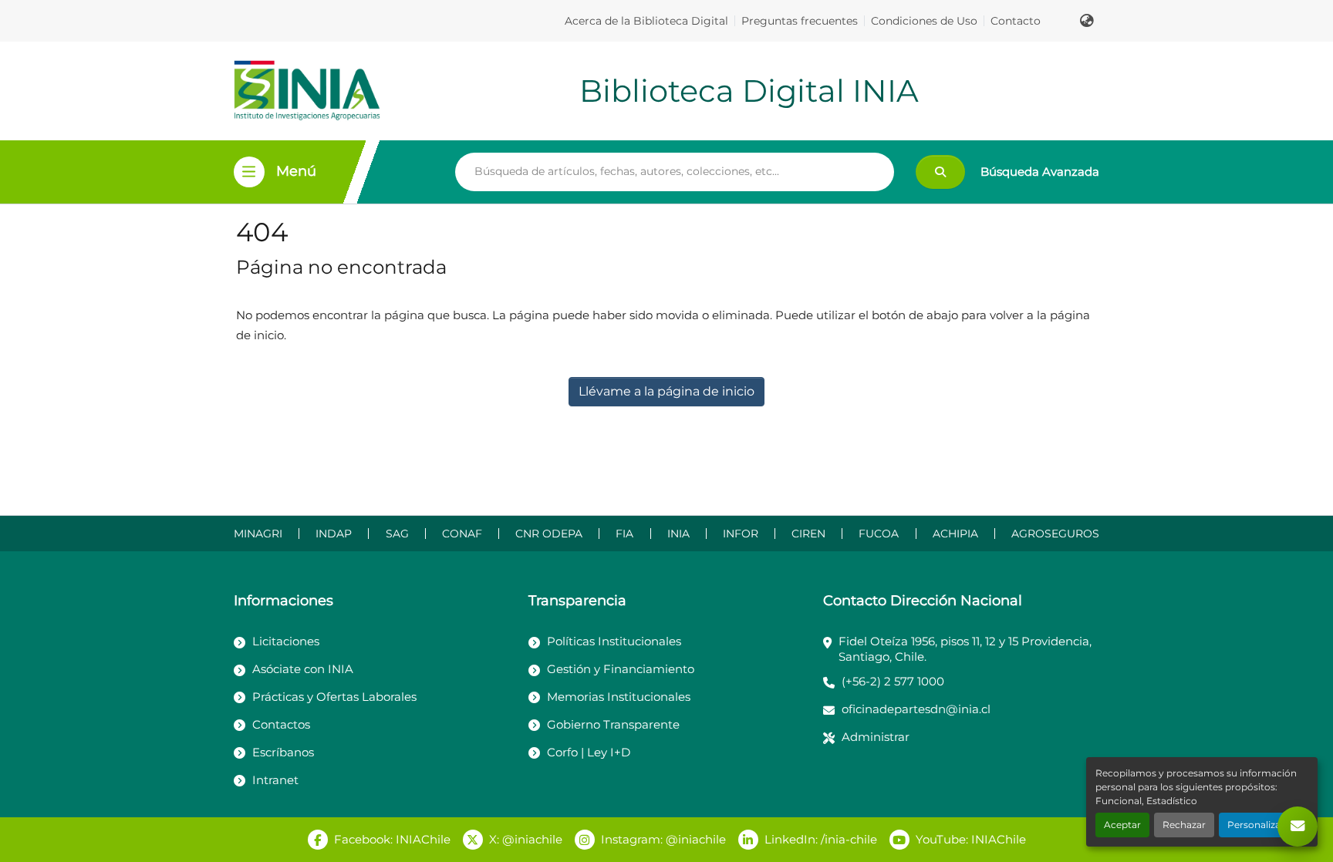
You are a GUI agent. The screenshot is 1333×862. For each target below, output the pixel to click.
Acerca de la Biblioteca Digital (646, 20)
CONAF (462, 533)
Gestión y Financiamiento (620, 669)
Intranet (275, 780)
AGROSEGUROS (1055, 533)
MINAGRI (258, 533)
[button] (1087, 21)
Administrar (875, 736)
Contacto (1015, 20)
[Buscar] (940, 172)
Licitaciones (285, 641)
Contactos (281, 724)
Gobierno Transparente (613, 724)
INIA (678, 533)
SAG (397, 533)
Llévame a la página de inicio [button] (666, 391)
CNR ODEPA (548, 533)
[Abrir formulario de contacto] (1297, 826)
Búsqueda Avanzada (1039, 171)
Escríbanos (283, 752)
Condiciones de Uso (924, 20)
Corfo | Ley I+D (588, 752)
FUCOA (879, 533)
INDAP (334, 533)
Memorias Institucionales (618, 696)
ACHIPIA (955, 533)
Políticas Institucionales (614, 641)
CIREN (808, 533)
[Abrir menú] (249, 172)
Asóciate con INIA (302, 669)
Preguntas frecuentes (799, 20)
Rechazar (1184, 824)
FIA (624, 533)
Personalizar (1255, 824)
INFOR (740, 533)
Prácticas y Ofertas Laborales (334, 696)
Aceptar (1122, 824)
